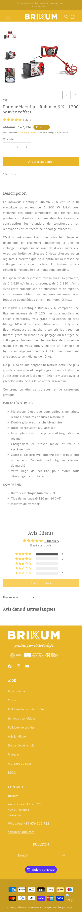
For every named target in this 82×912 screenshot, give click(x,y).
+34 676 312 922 (36, 823)
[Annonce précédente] (7, 5)
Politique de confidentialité (26, 709)
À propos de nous (20, 763)
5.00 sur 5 (51, 541)
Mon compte (16, 691)
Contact (13, 700)
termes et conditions (21, 718)
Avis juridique (17, 736)
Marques (14, 754)
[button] (8, 16)
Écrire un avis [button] (41, 583)
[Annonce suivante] (74, 5)
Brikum (20, 907)
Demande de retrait (21, 745)
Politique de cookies (21, 727)
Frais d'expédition (27, 132)
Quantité (8, 139)
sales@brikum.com (21, 832)
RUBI (5, 100)
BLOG (12, 772)
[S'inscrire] (63, 855)
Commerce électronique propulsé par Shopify (50, 907)
